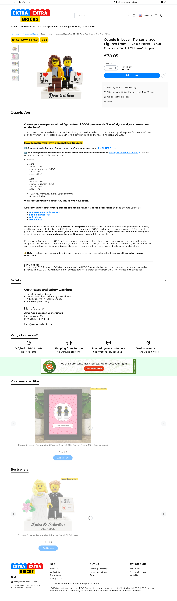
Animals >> (35, 217)
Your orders (135, 569)
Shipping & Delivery (99, 569)
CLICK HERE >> (106, 148)
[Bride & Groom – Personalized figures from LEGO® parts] (48, 505)
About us (54, 569)
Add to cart (132, 75)
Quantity (108, 63)
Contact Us (55, 572)
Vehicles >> (35, 219)
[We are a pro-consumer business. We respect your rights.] (88, 373)
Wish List (134, 575)
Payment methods (98, 572)
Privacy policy (56, 578)
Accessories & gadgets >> (43, 212)
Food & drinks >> (38, 215)
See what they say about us (108, 352)
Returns (93, 575)
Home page (15, 34)
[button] (134, 15)
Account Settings (138, 572)
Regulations (55, 575)
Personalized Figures (30, 34)
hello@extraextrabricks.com (123, 152)
